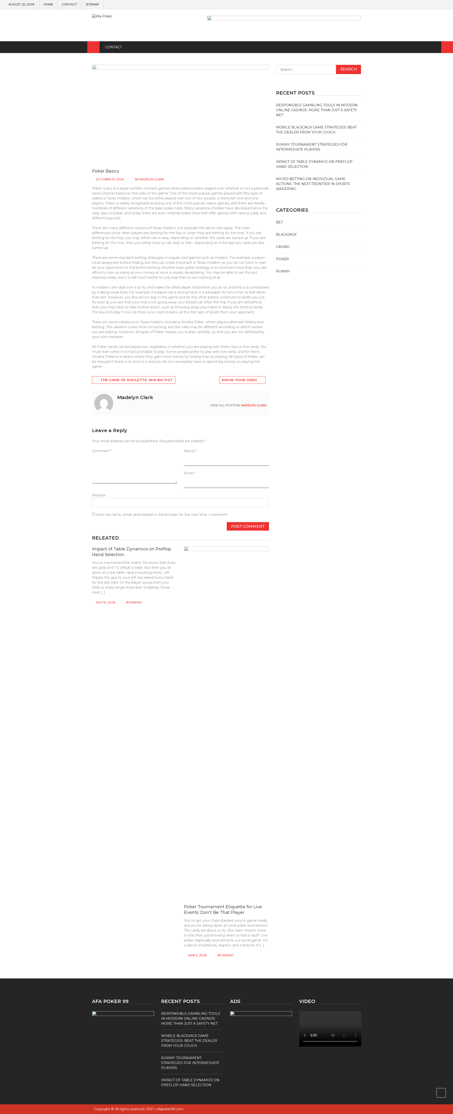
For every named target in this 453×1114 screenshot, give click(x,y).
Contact (69, 4)
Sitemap (92, 4)
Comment (101, 451)
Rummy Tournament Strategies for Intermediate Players (190, 1063)
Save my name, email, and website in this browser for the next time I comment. (162, 514)
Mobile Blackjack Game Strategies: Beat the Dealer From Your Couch (189, 1041)
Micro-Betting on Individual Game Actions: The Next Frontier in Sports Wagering (313, 184)
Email (189, 473)
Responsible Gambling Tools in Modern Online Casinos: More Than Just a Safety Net (317, 110)
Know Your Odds (239, 380)
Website (99, 495)
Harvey (136, 602)
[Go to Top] (441, 1092)
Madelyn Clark (151, 179)
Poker (282, 259)
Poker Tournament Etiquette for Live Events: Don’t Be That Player (223, 909)
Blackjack (286, 234)
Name (190, 451)
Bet (279, 222)
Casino (283, 247)
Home (48, 4)
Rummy (283, 271)
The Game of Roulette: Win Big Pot (137, 380)
